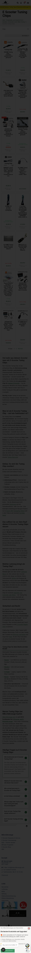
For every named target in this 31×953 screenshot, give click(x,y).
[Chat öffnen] (3, 950)
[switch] (27, 951)
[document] (15, 476)
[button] (29, 928)
